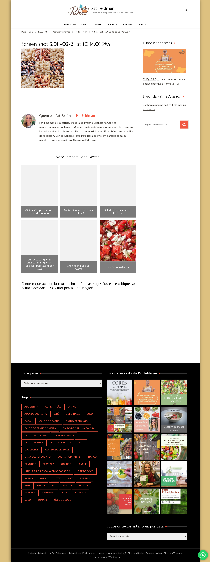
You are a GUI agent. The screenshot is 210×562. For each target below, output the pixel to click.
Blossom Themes (173, 553)
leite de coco (85, 471)
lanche (82, 464)
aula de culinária (35, 414)
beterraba (73, 414)
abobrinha (31, 406)
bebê (56, 414)
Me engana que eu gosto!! (78, 267)
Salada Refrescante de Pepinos (117, 212)
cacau (28, 421)
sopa (65, 492)
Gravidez (48, 464)
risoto (67, 485)
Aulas (83, 24)
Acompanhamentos (61, 32)
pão (54, 485)
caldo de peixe (33, 442)
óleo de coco (62, 500)
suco (27, 500)
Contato (128, 24)
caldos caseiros (60, 442)
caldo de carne (49, 421)
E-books (112, 24)
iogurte (66, 464)
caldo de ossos (64, 435)
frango (92, 456)
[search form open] (186, 10)
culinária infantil (69, 456)
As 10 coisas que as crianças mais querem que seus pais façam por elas (40, 264)
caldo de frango (77, 421)
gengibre (30, 464)
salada (83, 485)
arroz (72, 406)
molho (28, 478)
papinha (85, 478)
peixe (27, 485)
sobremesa (48, 492)
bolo (90, 414)
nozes (57, 478)
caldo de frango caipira (40, 428)
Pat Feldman (103, 8)
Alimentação (53, 406)
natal (43, 478)
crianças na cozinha (37, 456)
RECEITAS (43, 32)
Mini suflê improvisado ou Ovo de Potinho (39, 212)
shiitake (29, 492)
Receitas (69, 24)
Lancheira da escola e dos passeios (47, 471)
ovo (70, 478)
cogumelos (31, 449)
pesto (41, 485)
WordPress (114, 557)
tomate (42, 500)
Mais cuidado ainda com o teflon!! (78, 212)
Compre (97, 24)
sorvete (80, 492)
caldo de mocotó (35, 435)
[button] (119, 392)
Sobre (142, 24)
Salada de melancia (117, 267)
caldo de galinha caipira (79, 428)
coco (81, 442)
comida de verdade (57, 449)
